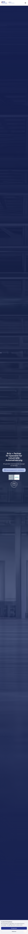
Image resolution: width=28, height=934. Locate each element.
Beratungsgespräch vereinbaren (15, 470)
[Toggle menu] (25, 2)
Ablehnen (14, 931)
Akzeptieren (14, 928)
